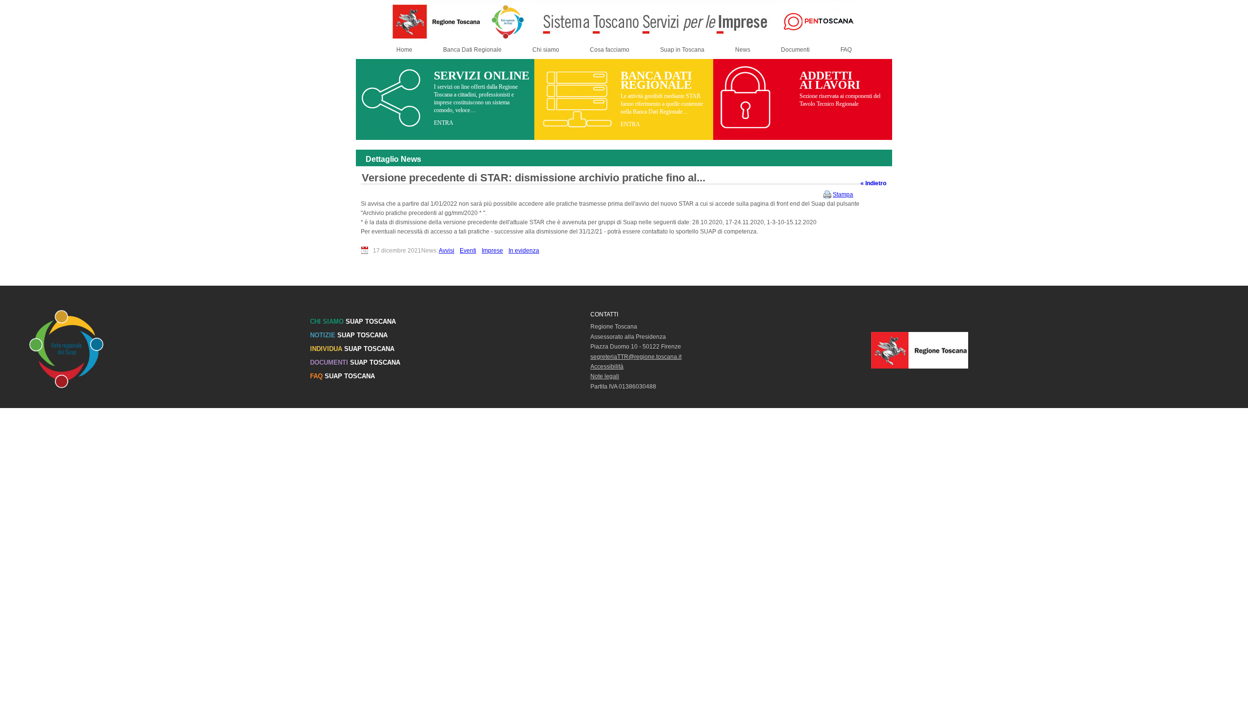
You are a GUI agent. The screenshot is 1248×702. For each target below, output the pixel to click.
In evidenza (523, 250)
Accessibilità (607, 366)
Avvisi (446, 250)
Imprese (492, 250)
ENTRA (443, 122)
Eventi (468, 250)
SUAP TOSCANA (353, 321)
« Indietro (873, 183)
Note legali (604, 376)
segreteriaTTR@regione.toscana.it (636, 356)
